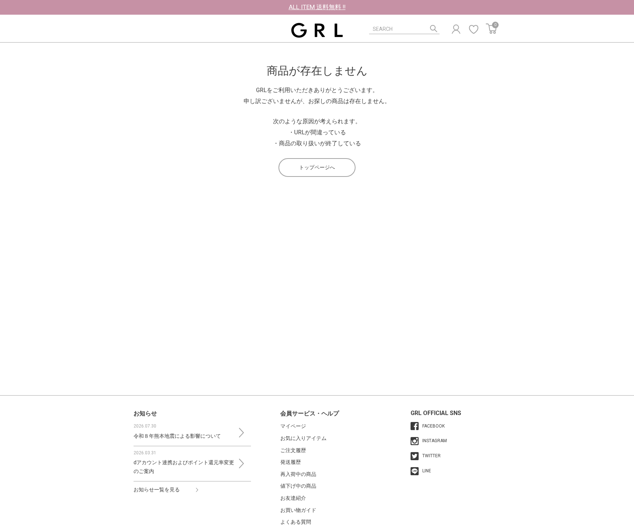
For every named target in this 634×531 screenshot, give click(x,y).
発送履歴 (290, 462)
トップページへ (317, 167)
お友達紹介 (293, 498)
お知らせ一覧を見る (157, 489)
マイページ (293, 426)
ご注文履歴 (293, 450)
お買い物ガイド (298, 510)
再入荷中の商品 (298, 474)
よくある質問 (295, 522)
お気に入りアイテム (303, 438)
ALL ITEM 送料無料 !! (317, 7)
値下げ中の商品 (298, 486)
